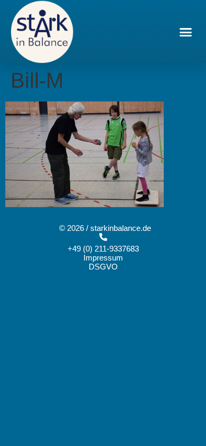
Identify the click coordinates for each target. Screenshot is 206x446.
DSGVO (103, 266)
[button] (186, 32)
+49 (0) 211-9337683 (103, 248)
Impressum (103, 257)
